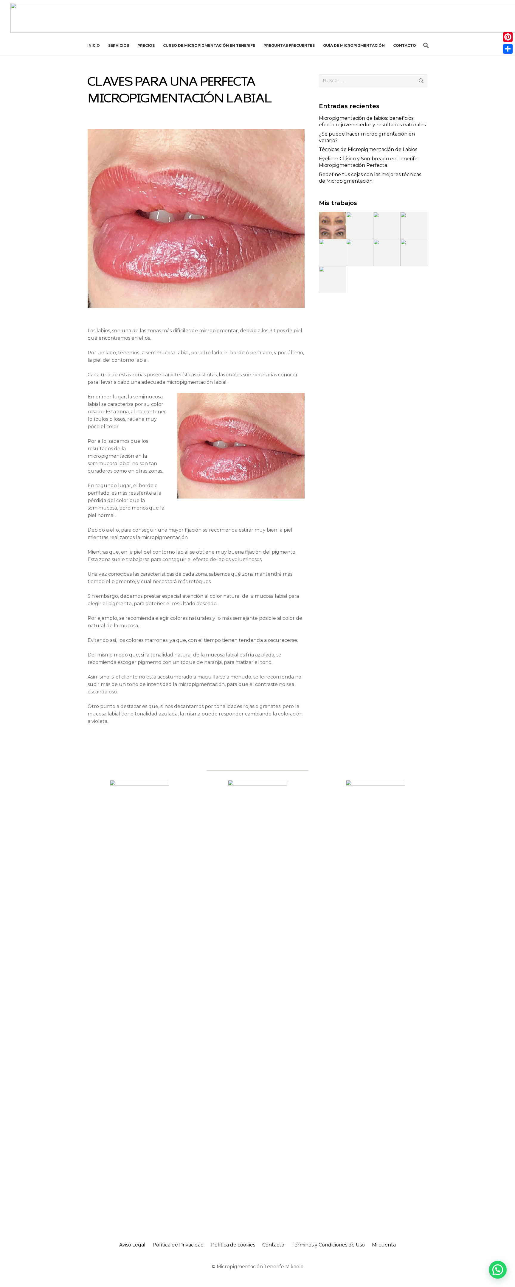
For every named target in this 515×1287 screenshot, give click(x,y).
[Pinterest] (508, 37)
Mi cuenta (384, 1245)
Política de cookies (233, 1245)
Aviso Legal (132, 1245)
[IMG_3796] (413, 225)
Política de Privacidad (178, 1245)
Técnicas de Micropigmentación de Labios (368, 149)
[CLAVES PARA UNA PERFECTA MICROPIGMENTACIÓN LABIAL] (196, 133)
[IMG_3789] (332, 225)
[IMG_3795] (386, 225)
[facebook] (257, 1003)
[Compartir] (508, 49)
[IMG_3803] (332, 279)
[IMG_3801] (386, 252)
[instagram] (375, 1003)
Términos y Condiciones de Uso (328, 1245)
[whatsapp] (139, 1003)
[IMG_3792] (359, 225)
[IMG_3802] (413, 252)
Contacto (273, 1245)
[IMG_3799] (359, 252)
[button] (426, 45)
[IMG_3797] (332, 252)
